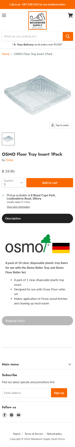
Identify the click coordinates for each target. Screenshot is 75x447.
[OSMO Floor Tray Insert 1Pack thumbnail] (8, 139)
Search (16, 433)
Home (6, 54)
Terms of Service (34, 433)
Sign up (59, 392)
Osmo (9, 160)
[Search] (68, 36)
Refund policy (54, 433)
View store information (18, 207)
